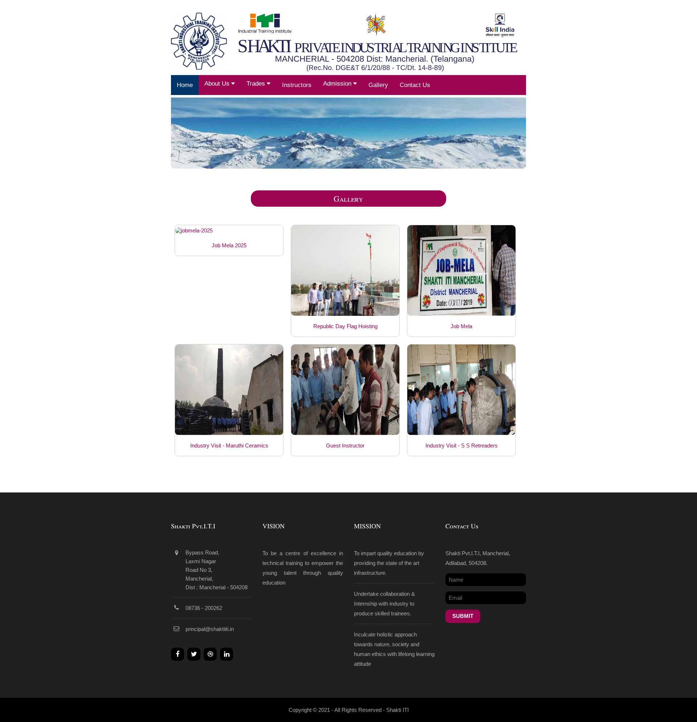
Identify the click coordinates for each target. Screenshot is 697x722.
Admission (338, 83)
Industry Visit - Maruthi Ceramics (229, 445)
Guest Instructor (345, 445)
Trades (256, 83)
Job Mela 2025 (229, 245)
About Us (217, 83)
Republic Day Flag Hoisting (345, 326)
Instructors (296, 85)
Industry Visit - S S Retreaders (461, 445)
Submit (462, 616)
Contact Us (415, 85)
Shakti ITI (397, 710)
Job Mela (461, 326)
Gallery (378, 85)
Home (185, 85)
